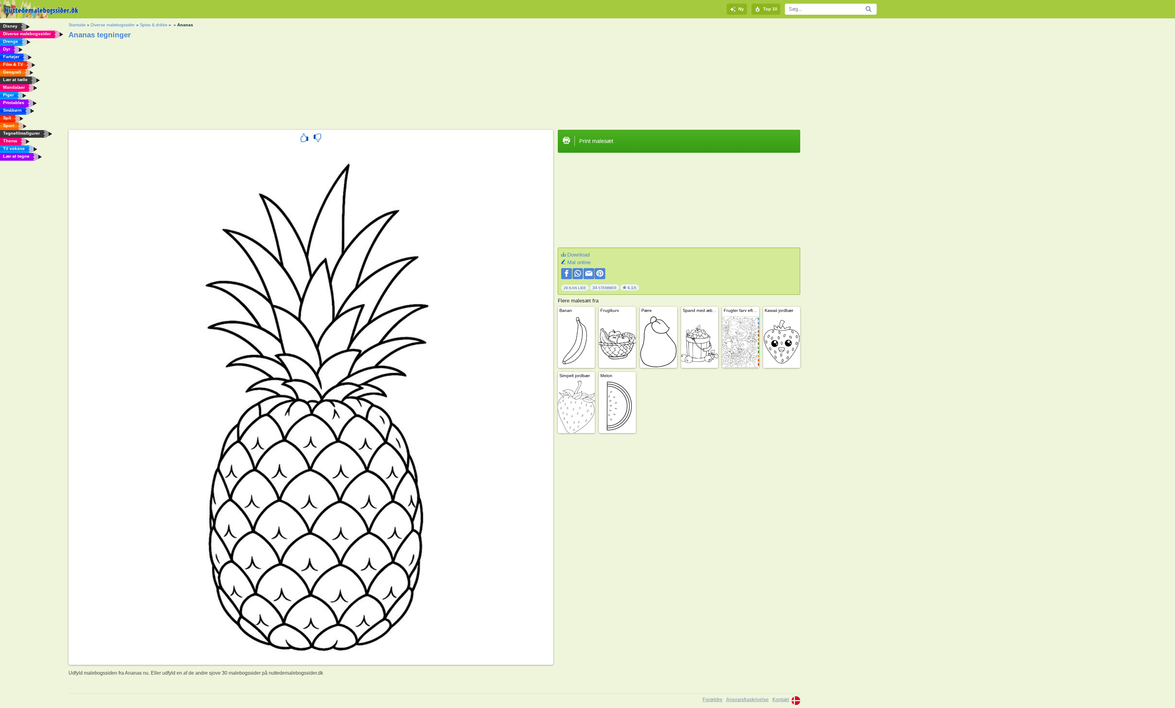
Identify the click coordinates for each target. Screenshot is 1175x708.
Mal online (579, 262)
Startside (77, 24)
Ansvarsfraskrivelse (747, 699)
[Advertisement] (252, 82)
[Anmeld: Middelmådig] (317, 138)
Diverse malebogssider (113, 24)
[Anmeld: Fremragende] (304, 138)
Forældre (712, 699)
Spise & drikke (153, 24)
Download (578, 255)
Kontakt (780, 699)
